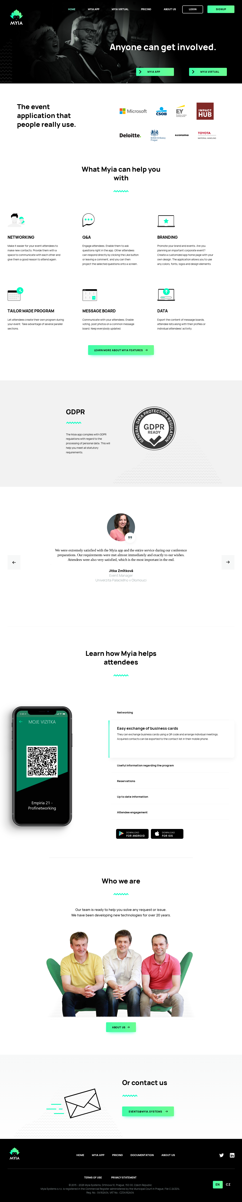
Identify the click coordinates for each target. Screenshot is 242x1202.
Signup (221, 9)
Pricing (146, 9)
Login (192, 9)
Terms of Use (93, 1177)
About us (170, 9)
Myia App (93, 9)
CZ (228, 1185)
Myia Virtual (120, 9)
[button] (228, 562)
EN (218, 1185)
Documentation (142, 1155)
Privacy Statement (124, 1177)
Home (71, 9)
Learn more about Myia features (119, 350)
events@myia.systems (146, 1111)
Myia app (153, 71)
